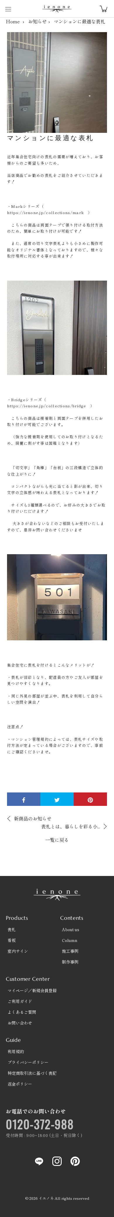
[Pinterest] (75, 1161)
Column (69, 940)
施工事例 (70, 951)
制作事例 (70, 962)
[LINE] (39, 1161)
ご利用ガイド (20, 1001)
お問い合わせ (20, 1023)
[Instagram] (57, 1161)
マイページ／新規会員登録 (32, 990)
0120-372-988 (40, 1124)
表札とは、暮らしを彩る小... (70, 826)
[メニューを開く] (8, 9)
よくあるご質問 (22, 1012)
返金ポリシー (20, 1084)
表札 (12, 929)
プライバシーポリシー (28, 1062)
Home (13, 21)
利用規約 (16, 1051)
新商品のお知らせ (32, 818)
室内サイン (18, 951)
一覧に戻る (57, 839)
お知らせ (37, 21)
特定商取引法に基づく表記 (32, 1073)
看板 (12, 940)
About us (70, 929)
